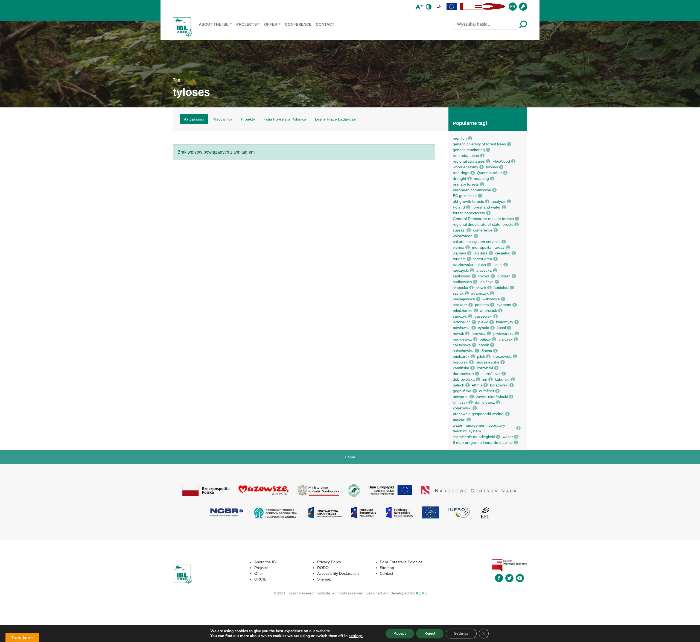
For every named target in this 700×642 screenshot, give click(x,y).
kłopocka (460, 287)
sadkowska (462, 282)
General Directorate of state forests (483, 218)
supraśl (459, 230)
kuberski (502, 379)
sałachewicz (463, 350)
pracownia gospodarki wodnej (478, 414)
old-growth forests (468, 201)
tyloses (492, 167)
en (439, 6)
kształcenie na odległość (474, 437)
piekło (483, 322)
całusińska (462, 345)
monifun (460, 138)
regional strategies (469, 161)
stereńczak (491, 373)
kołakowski (462, 408)
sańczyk (460, 316)
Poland (459, 207)
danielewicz (485, 402)
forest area (482, 259)
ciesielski (503, 253)
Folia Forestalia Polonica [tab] (285, 119)
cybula (483, 328)
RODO (323, 567)
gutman (504, 276)
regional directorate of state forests (483, 224)
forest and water (486, 207)
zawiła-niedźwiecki (492, 396)
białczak (505, 339)
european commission (472, 190)
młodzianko (462, 310)
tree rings (461, 173)
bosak (484, 345)
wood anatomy (465, 167)
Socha (486, 350)
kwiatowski (499, 385)
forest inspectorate (469, 213)
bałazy (485, 339)
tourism (459, 259)
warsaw (459, 253)
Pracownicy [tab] (222, 119)
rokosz (484, 276)
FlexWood (501, 161)
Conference (298, 24)
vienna (458, 247)
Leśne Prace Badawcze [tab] (335, 119)
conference (482, 230)
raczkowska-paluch (469, 264)
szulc (498, 264)
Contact (325, 24)
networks (460, 396)
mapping (481, 178)
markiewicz (462, 339)
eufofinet (486, 391)
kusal (501, 328)
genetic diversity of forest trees (479, 144)
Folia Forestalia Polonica (401, 562)
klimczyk (460, 402)
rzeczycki (461, 270)
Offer (270, 24)
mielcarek (461, 356)
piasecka (484, 270)
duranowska (463, 373)
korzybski (485, 368)
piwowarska (503, 333)
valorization (462, 236)
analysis (499, 201)
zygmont (504, 305)
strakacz (460, 305)
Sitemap (324, 579)
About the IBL (214, 24)
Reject (429, 633)
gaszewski (483, 316)
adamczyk (480, 293)
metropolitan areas (488, 247)
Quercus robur (489, 173)
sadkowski (462, 276)
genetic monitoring (469, 150)
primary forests (466, 184)
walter (508, 437)
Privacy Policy (329, 562)
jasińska (487, 282)
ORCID (260, 579)
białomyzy (504, 322)
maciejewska (464, 299)
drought (459, 178)
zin (484, 379)
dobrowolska (464, 379)
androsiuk (488, 310)
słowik (481, 287)
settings (356, 636)
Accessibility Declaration (338, 573)
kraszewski (502, 356)
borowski (460, 362)
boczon (459, 419)
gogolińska (462, 391)
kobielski (501, 287)
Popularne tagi (470, 123)
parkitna (482, 305)
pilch (481, 356)
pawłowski (461, 328)
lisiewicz (479, 333)
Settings (461, 633)
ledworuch (462, 322)
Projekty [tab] (248, 119)
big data (481, 253)
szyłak (458, 293)
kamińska (461, 368)
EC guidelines (465, 196)
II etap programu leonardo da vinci (482, 442)
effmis (477, 385)
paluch (458, 385)
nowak (458, 333)
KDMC (421, 593)
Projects (246, 24)
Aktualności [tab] (194, 119)
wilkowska (491, 299)
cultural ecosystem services (476, 241)
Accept (400, 633)
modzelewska (487, 362)
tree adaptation (466, 155)
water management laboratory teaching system (479, 428)
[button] (451, 6)
